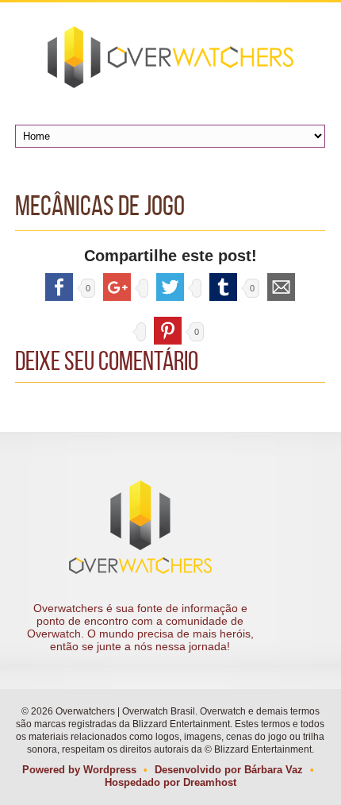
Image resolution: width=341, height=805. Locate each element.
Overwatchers (170, 57)
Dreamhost (209, 782)
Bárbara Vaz (273, 770)
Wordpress (109, 770)
